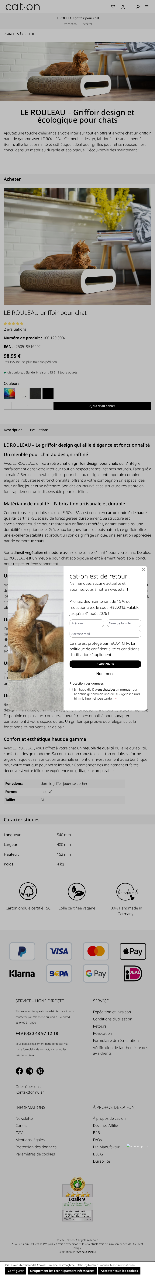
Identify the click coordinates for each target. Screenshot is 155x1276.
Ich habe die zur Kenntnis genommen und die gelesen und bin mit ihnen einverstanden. (107, 694)
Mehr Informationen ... (123, 1265)
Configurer (16, 1271)
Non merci (105, 673)
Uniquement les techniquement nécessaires (62, 1271)
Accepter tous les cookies (119, 1271)
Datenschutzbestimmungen (112, 689)
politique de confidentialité (93, 648)
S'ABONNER (105, 664)
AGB (118, 694)
